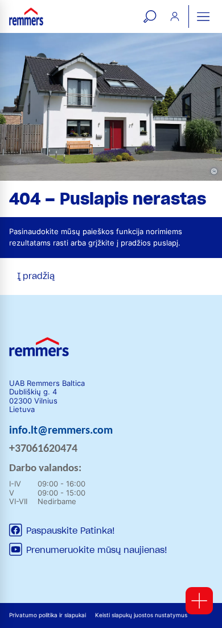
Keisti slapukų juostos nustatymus (141, 615)
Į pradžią (36, 276)
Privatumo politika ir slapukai (47, 615)
